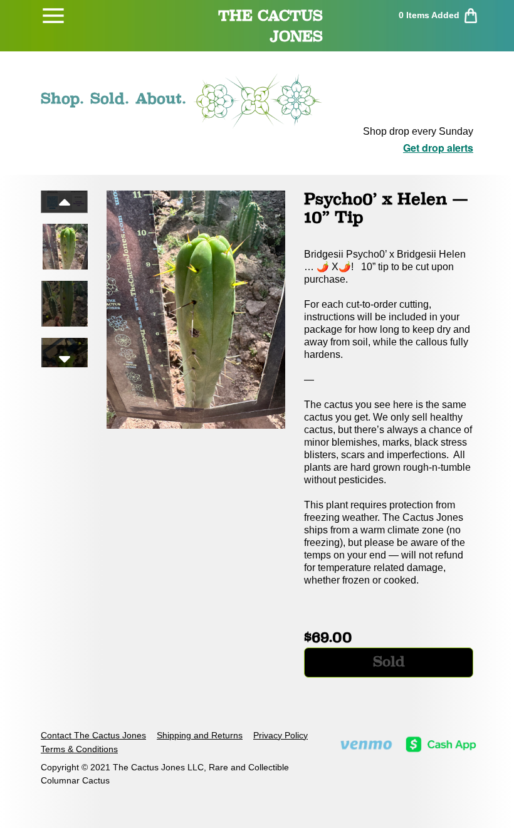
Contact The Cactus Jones (93, 735)
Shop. (62, 98)
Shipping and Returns (200, 735)
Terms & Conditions (79, 749)
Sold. (109, 98)
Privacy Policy (280, 735)
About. (160, 98)
